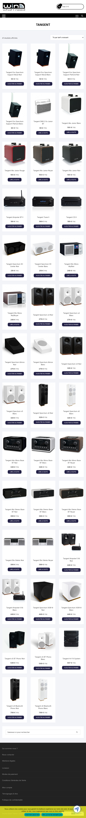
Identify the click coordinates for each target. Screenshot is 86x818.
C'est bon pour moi (32, 815)
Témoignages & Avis (10, 794)
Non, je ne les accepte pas (52, 815)
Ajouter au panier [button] (15, 84)
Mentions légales (8, 761)
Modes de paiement (10, 774)
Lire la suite (43, 133)
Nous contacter (8, 755)
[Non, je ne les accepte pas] (83, 812)
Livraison (5, 768)
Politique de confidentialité (12, 800)
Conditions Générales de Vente (14, 780)
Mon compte (7, 787)
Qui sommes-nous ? (10, 748)
